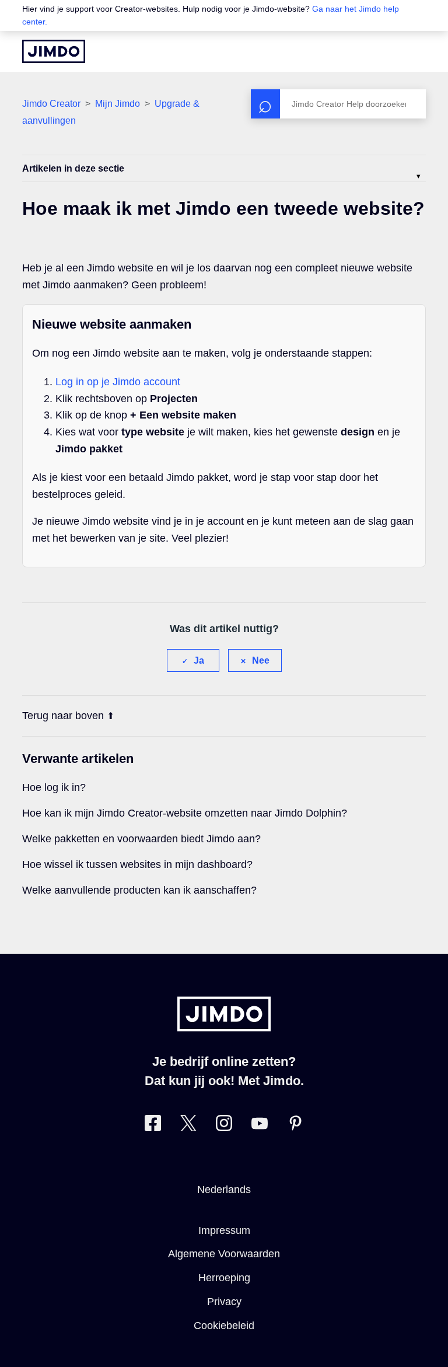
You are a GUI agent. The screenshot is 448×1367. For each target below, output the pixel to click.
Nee (261, 660)
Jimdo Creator (51, 104)
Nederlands (224, 1189)
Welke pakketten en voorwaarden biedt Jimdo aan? (141, 839)
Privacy (224, 1301)
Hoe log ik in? (54, 787)
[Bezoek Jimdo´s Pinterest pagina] (295, 1125)
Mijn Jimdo (117, 104)
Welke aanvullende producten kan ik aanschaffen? (139, 890)
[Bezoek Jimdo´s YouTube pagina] (259, 1125)
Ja (199, 660)
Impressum (224, 1230)
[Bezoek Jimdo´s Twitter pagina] (188, 1125)
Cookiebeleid (224, 1325)
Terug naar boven (63, 715)
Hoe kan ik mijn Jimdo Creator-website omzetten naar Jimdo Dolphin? (184, 813)
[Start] (53, 51)
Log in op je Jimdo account (117, 382)
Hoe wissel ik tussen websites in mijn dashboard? (137, 864)
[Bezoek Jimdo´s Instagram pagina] (224, 1125)
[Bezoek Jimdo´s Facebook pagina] (153, 1125)
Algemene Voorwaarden (224, 1254)
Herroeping (224, 1278)
